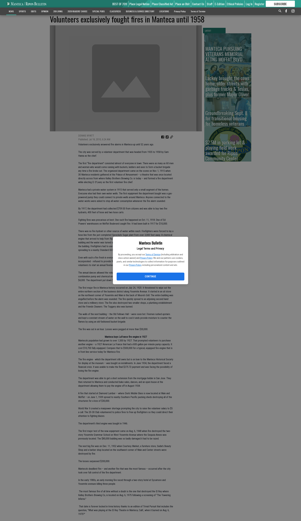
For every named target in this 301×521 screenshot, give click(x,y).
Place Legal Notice (139, 4)
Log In (249, 4)
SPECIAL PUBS (98, 11)
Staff (209, 4)
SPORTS (22, 11)
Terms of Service (153, 254)
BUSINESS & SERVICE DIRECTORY (140, 11)
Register (259, 4)
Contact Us (198, 4)
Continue (150, 276)
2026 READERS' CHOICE (77, 11)
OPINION (44, 11)
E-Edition (219, 4)
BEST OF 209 (119, 4)
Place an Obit (182, 4)
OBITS (33, 11)
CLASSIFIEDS (115, 11)
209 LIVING (58, 11)
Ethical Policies (235, 4)
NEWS (11, 11)
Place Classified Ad (162, 4)
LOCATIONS (164, 11)
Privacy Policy (146, 258)
